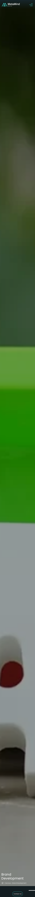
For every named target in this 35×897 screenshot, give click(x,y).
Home (2, 883)
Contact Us (18, 894)
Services (8, 883)
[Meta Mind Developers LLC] (11, 4)
